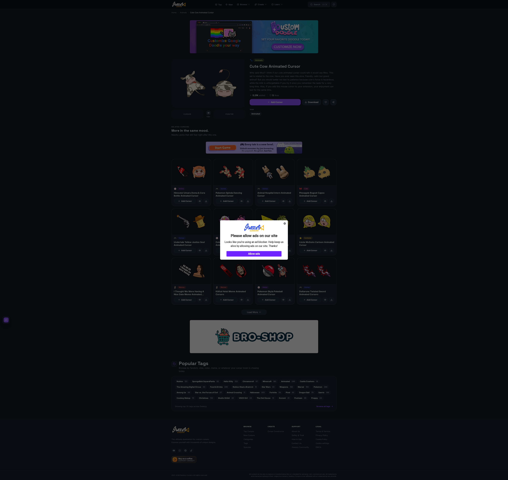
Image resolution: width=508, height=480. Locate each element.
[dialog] (254, 240)
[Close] (284, 223)
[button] (254, 254)
